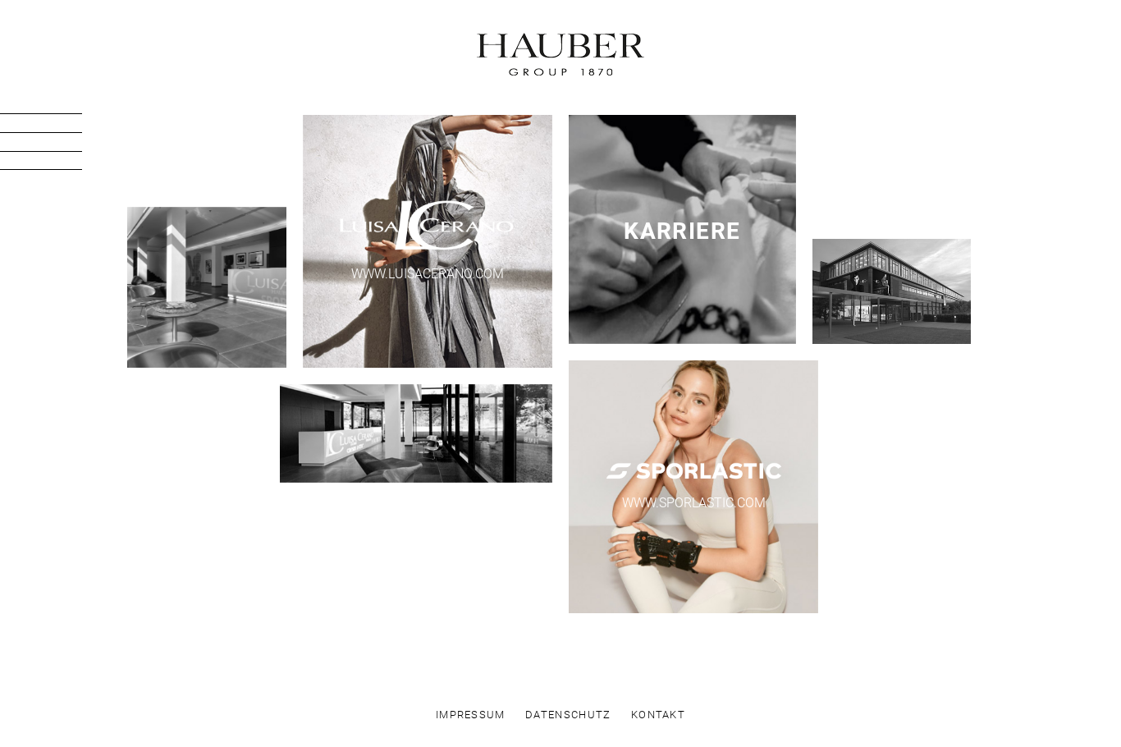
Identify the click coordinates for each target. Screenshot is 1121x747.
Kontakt (55, 162)
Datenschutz (568, 715)
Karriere (55, 143)
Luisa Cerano (55, 106)
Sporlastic (55, 125)
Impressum (471, 715)
